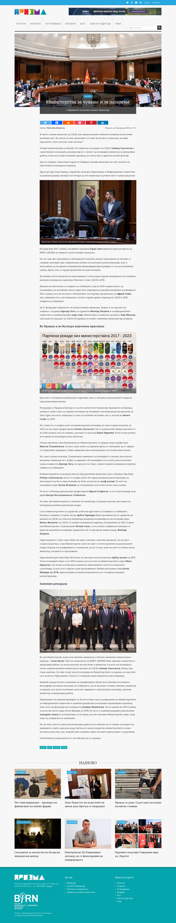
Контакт (156, 3)
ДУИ (49, 747)
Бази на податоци (100, 23)
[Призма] (30, 11)
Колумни (70, 23)
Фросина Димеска (56, 127)
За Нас (147, 3)
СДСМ (64, 747)
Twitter (127, 2)
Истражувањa (53, 23)
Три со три (72, 772)
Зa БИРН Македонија (76, 886)
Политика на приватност (78, 889)
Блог (83, 23)
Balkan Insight (24, 822)
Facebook (132, 2)
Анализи (87, 96)
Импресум (71, 883)
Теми (118, 23)
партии (56, 747)
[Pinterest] (91, 123)
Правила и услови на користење (81, 892)
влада (43, 747)
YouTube (136, 2)
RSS (141, 2)
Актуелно (35, 23)
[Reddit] (68, 123)
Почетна (21, 23)
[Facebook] (56, 123)
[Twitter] (45, 123)
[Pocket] (79, 123)
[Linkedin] (102, 123)
